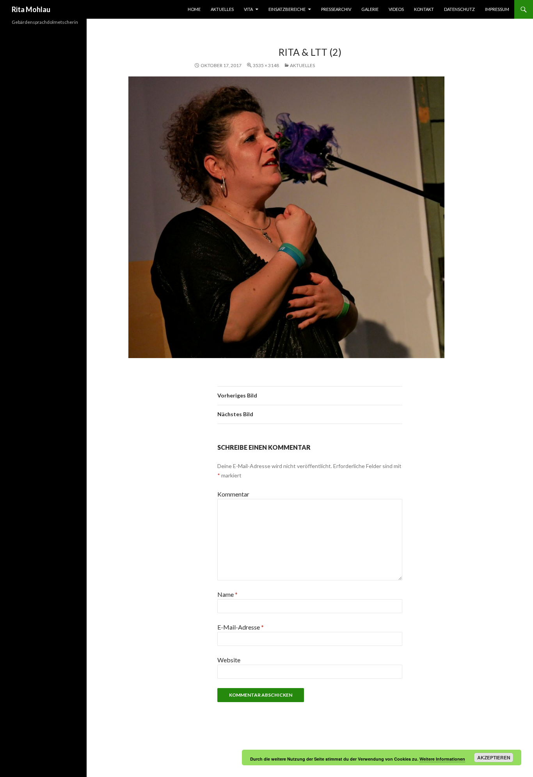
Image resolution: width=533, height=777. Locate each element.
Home (194, 9)
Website (228, 659)
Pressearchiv (336, 9)
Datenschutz (459, 9)
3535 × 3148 (266, 65)
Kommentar (233, 494)
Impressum (497, 9)
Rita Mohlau (31, 9)
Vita (248, 9)
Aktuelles (222, 9)
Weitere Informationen (442, 759)
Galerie (369, 9)
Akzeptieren (493, 757)
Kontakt (424, 9)
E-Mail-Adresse (240, 627)
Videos (396, 9)
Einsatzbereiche (287, 9)
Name (227, 594)
